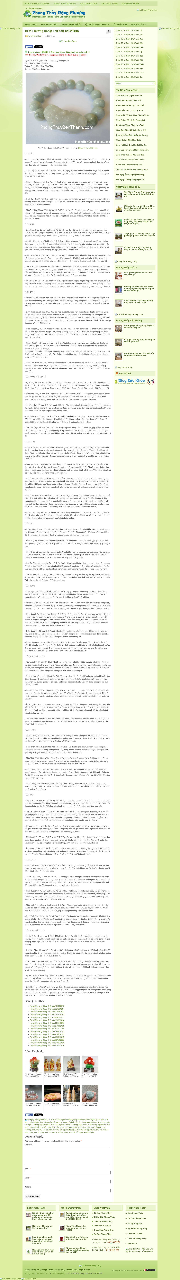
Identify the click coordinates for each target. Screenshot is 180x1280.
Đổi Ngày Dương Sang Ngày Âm (130, 179)
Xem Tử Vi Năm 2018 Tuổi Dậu (129, 69)
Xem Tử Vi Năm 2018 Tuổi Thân (130, 64)
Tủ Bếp (139, 1234)
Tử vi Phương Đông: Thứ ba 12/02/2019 (46, 1015)
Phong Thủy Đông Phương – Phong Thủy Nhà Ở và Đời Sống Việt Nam (60, 1270)
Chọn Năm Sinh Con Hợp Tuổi (129, 110)
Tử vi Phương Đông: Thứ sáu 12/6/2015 (46, 1009)
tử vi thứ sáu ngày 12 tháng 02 (64, 1130)
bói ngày (30, 1120)
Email (27, 1178)
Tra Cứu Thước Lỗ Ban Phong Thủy (132, 170)
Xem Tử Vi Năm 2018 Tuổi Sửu (129, 35)
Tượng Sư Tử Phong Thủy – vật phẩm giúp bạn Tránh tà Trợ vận (139, 234)
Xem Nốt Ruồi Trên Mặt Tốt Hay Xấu (132, 145)
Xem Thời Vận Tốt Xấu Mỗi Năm (130, 155)
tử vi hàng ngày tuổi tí (98, 1125)
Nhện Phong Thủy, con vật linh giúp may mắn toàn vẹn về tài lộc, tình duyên (139, 222)
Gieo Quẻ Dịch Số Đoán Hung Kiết (131, 130)
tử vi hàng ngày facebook (75, 1120)
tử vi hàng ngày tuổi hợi (49, 1122)
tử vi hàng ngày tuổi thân (60, 1125)
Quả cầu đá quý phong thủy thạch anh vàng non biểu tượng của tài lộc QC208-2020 (77, 1216)
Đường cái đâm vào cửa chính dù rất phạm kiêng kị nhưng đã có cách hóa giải (139, 288)
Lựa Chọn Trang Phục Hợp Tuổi (130, 125)
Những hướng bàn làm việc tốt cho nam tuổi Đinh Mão (139, 354)
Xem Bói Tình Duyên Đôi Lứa (129, 95)
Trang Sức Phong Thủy (104, 1230)
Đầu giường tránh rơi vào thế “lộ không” (138, 274)
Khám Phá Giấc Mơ (130, 4)
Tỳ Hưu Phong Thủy (103, 1213)
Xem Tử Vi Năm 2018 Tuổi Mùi (129, 60)
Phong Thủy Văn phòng (65, 4)
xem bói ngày (38, 1132)
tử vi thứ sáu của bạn (44, 1130)
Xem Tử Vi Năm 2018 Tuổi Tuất (129, 73)
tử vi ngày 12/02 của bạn (91, 1127)
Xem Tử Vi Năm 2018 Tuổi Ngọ (129, 56)
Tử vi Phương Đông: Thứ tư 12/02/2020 (46, 1017)
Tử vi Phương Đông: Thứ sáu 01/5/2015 (46, 1034)
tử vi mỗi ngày (45, 1127)
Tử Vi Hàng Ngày (34, 36)
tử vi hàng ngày (59, 1120)
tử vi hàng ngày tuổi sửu (41, 1125)
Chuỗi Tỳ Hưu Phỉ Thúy (87, 148)
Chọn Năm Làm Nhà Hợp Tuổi (129, 165)
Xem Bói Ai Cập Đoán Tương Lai (130, 120)
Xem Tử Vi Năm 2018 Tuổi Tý (129, 30)
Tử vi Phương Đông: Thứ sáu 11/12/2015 (47, 1040)
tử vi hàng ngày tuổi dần (95, 1120)
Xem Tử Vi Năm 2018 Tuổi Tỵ (129, 52)
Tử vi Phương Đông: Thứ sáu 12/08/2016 (47, 1006)
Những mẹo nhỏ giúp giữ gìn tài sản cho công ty (139, 327)
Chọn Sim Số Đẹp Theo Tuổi (128, 100)
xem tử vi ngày (88, 1132)
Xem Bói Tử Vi (138, 24)
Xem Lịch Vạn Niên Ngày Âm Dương (132, 135)
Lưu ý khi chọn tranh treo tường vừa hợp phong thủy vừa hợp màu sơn (42, 1240)
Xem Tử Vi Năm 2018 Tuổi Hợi (129, 77)
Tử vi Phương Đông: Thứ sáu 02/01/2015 (47, 1046)
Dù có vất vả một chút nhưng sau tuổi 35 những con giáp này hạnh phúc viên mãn (42, 1216)
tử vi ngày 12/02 (75, 1127)
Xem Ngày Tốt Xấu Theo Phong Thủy (132, 115)
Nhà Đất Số (125, 373)
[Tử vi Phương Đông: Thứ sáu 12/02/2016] (68, 108)
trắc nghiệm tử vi (41, 1120)
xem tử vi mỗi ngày (75, 1132)
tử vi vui (99, 1130)
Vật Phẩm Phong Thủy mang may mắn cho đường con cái (138, 248)
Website (28, 1187)
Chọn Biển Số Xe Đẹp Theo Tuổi (130, 105)
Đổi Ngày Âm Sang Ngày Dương (130, 175)
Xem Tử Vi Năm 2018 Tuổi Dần (129, 39)
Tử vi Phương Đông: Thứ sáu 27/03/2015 (47, 1026)
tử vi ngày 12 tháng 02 (59, 1127)
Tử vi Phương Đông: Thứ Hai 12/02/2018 (47, 1029)
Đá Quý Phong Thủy (103, 1234)
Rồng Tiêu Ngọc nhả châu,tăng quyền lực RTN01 (76, 1228)
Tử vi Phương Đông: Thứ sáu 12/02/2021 (47, 1012)
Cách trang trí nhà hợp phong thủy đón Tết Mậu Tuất (138, 301)
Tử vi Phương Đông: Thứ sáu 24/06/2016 (47, 1043)
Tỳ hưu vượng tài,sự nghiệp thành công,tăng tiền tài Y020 (77, 1250)
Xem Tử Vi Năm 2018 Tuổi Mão (129, 43)
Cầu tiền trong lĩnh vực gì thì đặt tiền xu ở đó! (77, 1238)
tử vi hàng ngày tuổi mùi (88, 1122)
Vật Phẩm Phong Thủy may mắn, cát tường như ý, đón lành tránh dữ (139, 194)
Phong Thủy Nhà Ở (71, 25)
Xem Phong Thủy (49, 25)
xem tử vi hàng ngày (60, 1132)
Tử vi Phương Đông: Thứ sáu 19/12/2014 (47, 1020)
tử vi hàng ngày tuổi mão (68, 1122)
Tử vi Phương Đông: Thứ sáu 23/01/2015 (47, 1037)
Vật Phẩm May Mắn (102, 1226)
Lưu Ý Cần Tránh (109, 4)
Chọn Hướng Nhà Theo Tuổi (128, 140)
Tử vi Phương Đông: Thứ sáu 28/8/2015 (46, 1031)
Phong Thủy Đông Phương (37, 4)
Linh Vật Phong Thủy (103, 1221)
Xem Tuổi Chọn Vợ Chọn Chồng (130, 160)
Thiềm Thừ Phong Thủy (104, 1217)
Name (28, 1169)
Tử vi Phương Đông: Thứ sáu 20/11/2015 (47, 1023)
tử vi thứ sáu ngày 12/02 (86, 1130)
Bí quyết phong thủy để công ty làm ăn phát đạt (139, 340)
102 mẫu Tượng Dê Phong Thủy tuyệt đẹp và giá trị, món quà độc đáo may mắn (139, 208)
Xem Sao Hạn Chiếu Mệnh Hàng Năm (132, 150)
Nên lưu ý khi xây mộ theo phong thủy (42, 1227)
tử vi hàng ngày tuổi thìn (80, 1125)
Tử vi (50, 1120)
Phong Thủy (31, 25)
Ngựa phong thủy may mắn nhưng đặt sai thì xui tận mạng (43, 1252)
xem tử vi (47, 1132)
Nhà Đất (131, 1244)
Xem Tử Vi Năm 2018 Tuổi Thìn (129, 47)
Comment (28, 1145)
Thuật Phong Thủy (88, 4)
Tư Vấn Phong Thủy (34, 9)
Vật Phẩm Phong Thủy (97, 24)
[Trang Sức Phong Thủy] (126, 261)
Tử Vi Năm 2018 (120, 25)
